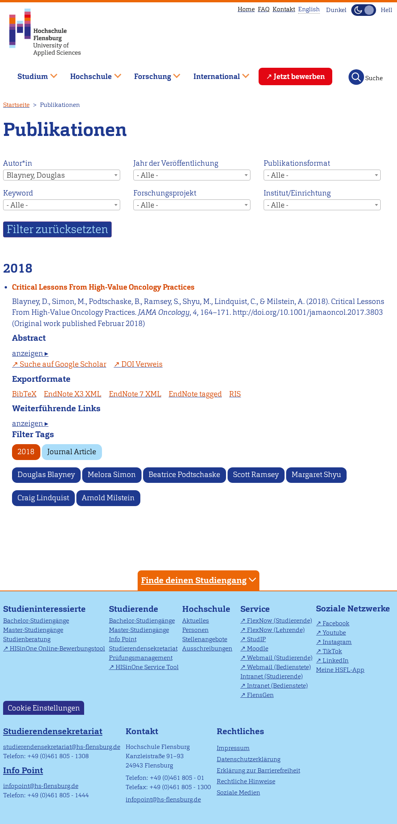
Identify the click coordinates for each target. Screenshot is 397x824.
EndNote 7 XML (135, 394)
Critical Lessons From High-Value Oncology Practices (103, 287)
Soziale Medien (238, 792)
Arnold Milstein (108, 498)
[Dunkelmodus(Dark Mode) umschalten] (363, 10)
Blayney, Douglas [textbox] (36, 175)
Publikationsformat (297, 163)
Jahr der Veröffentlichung (175, 163)
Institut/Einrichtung (297, 193)
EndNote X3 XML (72, 394)
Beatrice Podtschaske (184, 474)
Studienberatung (26, 639)
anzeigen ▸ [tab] (30, 353)
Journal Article (71, 452)
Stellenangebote (204, 639)
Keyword (18, 193)
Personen (195, 630)
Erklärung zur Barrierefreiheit (258, 770)
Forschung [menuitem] (147, 73)
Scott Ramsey (256, 474)
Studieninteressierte (44, 609)
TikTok (332, 651)
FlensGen (260, 695)
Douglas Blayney (46, 474)
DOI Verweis (141, 364)
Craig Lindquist (43, 498)
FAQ (263, 9)
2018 (26, 452)
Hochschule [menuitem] (85, 73)
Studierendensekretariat (143, 648)
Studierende (133, 609)
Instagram (337, 642)
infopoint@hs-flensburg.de (40, 786)
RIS (235, 394)
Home (246, 9)
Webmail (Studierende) (279, 658)
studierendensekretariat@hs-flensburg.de (61, 747)
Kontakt (284, 9)
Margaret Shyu (316, 474)
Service (255, 609)
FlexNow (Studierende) (279, 620)
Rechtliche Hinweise (246, 781)
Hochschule (206, 609)
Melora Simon (112, 474)
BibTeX (24, 394)
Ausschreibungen (207, 648)
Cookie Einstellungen (44, 708)
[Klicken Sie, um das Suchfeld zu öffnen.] (356, 77)
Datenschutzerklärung (248, 759)
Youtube (334, 632)
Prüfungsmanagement (141, 658)
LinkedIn (336, 660)
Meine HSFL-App (340, 670)
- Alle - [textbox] (147, 175)
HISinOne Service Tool (147, 667)
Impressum (233, 748)
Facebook (336, 623)
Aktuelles (195, 620)
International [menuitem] (211, 73)
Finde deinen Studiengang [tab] (194, 580)
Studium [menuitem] (27, 73)
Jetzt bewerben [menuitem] (299, 76)
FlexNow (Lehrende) (276, 630)
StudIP (256, 639)
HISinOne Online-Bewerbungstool (57, 648)
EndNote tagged (195, 394)
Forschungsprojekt (164, 193)
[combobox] (61, 175)
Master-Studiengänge (33, 630)
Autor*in (17, 163)
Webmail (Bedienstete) (279, 667)
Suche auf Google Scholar (63, 364)
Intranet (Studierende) (271, 676)
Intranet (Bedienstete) (277, 686)
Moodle (257, 648)
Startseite (16, 105)
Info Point (122, 639)
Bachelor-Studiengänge (36, 620)
